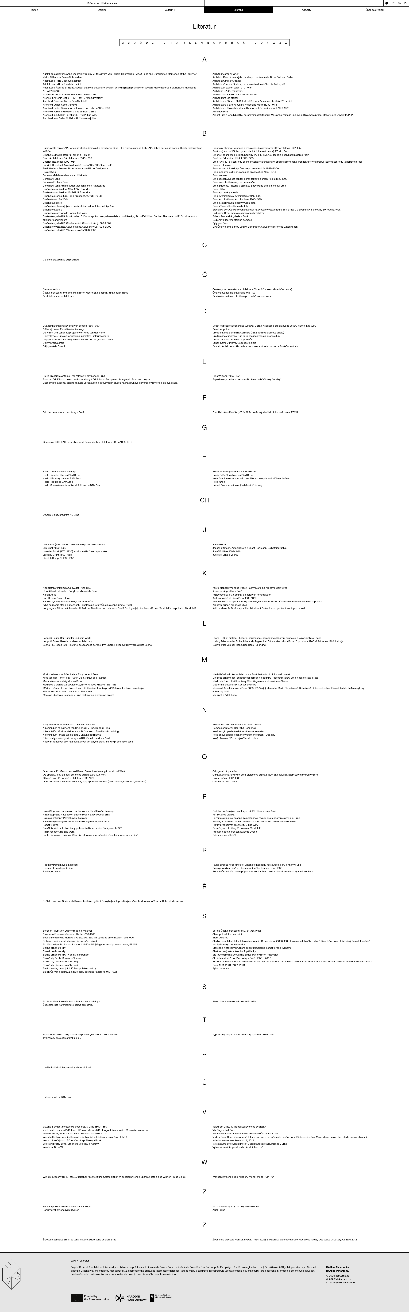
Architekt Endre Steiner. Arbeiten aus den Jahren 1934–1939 (76, 108)
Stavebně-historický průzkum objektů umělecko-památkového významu (251, 947)
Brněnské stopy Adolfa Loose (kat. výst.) (65, 212)
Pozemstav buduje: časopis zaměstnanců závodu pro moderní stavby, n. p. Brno (256, 817)
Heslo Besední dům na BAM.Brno (61, 475)
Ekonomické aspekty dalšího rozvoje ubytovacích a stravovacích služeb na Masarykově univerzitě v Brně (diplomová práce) (110, 382)
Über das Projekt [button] (375, 9)
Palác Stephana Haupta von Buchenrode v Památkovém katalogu (78, 811)
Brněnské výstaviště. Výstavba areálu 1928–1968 (69, 230)
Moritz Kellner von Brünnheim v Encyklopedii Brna (70, 674)
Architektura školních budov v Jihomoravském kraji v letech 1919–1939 (250, 108)
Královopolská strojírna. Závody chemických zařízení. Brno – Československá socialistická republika (267, 601)
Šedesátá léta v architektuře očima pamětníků (68, 1004)
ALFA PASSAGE (52, 90)
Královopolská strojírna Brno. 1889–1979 (234, 598)
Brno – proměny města (225, 192)
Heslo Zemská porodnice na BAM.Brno (234, 471)
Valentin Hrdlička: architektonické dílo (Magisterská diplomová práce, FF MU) (85, 1137)
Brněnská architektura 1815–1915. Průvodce (66, 188)
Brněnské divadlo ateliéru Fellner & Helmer (66, 154)
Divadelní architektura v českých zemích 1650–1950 (71, 325)
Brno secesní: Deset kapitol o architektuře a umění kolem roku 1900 (249, 178)
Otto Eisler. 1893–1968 (224, 781)
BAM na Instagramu (337, 1270)
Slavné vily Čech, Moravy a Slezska (62, 958)
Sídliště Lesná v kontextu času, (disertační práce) (70, 941)
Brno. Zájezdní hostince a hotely (230, 206)
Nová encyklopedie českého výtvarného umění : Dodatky (243, 734)
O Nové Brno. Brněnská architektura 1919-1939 (68, 777)
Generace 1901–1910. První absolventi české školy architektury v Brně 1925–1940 (87, 441)
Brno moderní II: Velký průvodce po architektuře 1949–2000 (245, 168)
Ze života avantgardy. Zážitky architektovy (235, 1206)
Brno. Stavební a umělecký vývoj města (233, 202)
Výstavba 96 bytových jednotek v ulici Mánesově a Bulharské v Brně (249, 1143)
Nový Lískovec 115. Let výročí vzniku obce (235, 738)
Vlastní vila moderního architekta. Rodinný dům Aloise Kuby (245, 1133)
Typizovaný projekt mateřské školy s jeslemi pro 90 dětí (243, 1034)
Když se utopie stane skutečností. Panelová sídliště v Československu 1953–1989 (87, 604)
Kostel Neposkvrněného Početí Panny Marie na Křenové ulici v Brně (249, 587)
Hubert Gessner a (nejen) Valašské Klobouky (237, 485)
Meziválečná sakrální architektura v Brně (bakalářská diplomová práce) (251, 674)
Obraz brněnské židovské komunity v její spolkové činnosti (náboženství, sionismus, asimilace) (94, 781)
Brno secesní (219, 175)
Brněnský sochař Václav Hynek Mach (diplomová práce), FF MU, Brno (250, 151)
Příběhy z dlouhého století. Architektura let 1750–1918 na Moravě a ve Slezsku (255, 821)
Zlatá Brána (218, 1209)
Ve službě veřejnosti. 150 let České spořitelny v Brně (72, 1140)
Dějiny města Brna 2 (54, 346)
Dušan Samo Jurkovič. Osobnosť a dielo (234, 342)
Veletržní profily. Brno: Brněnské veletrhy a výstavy (71, 1143)
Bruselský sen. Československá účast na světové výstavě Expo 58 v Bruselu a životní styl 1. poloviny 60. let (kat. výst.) (276, 209)
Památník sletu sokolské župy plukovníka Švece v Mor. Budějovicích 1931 (82, 828)
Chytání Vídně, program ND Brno (61, 514)
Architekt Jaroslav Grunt (225, 73)
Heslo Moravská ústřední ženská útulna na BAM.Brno (72, 485)
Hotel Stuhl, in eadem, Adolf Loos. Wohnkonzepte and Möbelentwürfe (250, 478)
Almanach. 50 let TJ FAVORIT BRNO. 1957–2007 (69, 94)
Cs (399, 3)
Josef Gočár (219, 544)
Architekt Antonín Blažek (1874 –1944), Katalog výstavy (73, 97)
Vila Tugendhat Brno (223, 1130)
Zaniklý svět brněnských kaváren (61, 1209)
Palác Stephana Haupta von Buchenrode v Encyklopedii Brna (76, 814)
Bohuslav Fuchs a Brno (55, 182)
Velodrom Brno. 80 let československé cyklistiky (239, 1126)
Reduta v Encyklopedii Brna (58, 868)
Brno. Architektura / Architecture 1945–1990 (236, 195)
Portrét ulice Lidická (223, 814)
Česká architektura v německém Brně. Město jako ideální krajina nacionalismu (85, 292)
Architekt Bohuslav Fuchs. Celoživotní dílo (65, 101)
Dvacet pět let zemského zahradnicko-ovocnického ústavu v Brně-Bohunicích (255, 346)
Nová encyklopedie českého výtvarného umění (238, 731)
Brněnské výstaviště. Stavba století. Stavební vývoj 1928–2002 (77, 223)
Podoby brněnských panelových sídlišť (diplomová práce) (244, 811)
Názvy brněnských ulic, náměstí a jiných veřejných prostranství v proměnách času (88, 741)
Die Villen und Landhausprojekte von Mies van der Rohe (74, 332)
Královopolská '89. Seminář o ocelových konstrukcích (241, 594)
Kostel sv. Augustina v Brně (227, 591)
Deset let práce (221, 329)
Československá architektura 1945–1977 (234, 292)
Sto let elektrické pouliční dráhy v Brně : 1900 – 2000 (241, 958)
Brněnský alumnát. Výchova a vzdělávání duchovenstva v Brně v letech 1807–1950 (257, 147)
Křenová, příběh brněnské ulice (229, 604)
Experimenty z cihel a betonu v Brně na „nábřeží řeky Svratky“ (246, 379)
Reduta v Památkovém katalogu (60, 864)
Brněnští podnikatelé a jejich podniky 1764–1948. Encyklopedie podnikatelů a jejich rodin (260, 154)
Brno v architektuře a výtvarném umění (233, 182)
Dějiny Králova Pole (53, 342)
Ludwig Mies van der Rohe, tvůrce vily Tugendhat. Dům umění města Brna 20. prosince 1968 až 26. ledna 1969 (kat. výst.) (279, 641)
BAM (73, 1260)
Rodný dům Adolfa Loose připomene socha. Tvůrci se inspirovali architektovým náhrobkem (262, 871)
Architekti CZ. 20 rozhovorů (227, 90)
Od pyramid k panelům (224, 771)
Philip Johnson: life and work (58, 831)
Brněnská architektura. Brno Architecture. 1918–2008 (72, 195)
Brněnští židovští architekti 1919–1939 (233, 158)
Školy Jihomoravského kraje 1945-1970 (234, 1001)
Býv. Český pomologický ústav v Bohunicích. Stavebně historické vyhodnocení (255, 226)
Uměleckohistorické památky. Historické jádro (68, 1067)
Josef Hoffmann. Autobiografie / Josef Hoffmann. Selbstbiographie (249, 547)
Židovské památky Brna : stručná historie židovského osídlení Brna (79, 1239)
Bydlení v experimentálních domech (232, 219)
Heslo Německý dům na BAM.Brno (62, 478)
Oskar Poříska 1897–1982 (226, 777)
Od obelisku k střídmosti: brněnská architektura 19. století (74, 774)
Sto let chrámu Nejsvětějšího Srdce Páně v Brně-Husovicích (245, 954)
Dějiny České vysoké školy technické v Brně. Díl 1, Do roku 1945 (78, 339)
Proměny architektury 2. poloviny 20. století (236, 828)
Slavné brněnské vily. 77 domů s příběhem (66, 954)
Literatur (238, 9)
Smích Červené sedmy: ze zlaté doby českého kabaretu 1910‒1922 (80, 971)
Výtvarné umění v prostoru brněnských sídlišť (237, 1147)
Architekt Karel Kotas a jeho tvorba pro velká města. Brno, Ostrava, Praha (252, 77)
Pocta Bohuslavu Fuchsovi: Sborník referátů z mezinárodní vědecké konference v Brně (90, 835)
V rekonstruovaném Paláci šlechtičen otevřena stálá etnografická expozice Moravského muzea (95, 1130)
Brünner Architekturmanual (102, 3)
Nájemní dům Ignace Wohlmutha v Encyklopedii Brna (72, 734)
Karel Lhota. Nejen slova (56, 598)
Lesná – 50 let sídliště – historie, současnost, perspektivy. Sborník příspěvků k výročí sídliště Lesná (97, 644)
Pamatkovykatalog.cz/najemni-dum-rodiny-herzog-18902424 (76, 821)
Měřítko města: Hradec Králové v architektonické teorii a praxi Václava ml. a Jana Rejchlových (94, 688)
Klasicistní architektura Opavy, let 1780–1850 (67, 587)
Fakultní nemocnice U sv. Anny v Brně (63, 412)
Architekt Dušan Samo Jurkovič (60, 104)
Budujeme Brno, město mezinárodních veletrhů (238, 212)
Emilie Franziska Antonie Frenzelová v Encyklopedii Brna (74, 375)
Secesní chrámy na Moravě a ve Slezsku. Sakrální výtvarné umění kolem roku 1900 (88, 937)
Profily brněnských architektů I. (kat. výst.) (235, 824)
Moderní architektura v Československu (234, 684)
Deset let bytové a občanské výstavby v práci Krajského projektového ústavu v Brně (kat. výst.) (264, 325)
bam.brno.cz (342, 1275)
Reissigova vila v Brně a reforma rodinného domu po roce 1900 (247, 868)
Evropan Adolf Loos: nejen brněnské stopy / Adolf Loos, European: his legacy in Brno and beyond (97, 379)
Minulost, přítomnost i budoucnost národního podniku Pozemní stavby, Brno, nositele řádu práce (265, 677)
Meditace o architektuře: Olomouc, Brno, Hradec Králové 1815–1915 (79, 684)
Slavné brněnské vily (54, 947)
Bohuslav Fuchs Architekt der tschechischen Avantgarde (74, 185)
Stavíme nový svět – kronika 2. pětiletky (234, 951)
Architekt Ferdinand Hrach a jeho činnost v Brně (69, 111)
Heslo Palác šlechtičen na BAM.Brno (232, 475)
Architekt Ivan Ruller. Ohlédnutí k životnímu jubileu (70, 118)
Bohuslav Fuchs (51, 178)
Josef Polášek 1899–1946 (226, 551)
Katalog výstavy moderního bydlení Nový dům (68, 601)
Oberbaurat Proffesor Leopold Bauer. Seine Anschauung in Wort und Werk (84, 771)
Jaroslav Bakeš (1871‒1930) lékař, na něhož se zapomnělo (75, 551)
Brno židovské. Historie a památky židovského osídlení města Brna (249, 185)
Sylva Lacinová (220, 968)
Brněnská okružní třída (55, 199)
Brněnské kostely (52, 209)
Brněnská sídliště (52, 202)
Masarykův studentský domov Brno (62, 681)
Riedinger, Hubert (52, 871)
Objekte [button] (102, 9)
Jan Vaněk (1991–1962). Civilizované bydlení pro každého (74, 544)
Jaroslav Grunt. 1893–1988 (57, 554)
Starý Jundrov (220, 937)
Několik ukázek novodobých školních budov (236, 724)
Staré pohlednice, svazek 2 (227, 934)
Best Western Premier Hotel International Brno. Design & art (76, 168)
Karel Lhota (49, 594)
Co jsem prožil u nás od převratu (61, 259)
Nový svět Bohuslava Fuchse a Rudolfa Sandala (69, 724)
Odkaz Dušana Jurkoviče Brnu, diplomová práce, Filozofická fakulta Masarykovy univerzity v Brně (265, 774)
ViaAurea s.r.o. (343, 1279)
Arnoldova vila (220, 111)
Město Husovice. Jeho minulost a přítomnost (67, 691)
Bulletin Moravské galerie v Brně (230, 216)
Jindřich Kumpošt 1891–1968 (58, 558)
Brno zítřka (218, 188)
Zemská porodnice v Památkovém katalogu (66, 1206)
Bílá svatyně (49, 171)
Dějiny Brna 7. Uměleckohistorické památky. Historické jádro (76, 335)
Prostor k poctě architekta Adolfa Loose (234, 831)
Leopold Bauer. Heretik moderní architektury (67, 641)
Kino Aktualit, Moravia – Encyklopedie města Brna (70, 591)
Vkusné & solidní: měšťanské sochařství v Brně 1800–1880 (75, 1126)
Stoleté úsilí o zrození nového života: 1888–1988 (69, 934)
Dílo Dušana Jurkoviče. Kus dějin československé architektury (246, 335)
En (405, 3)
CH (177, 42)
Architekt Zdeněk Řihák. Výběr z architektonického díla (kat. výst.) (248, 84)
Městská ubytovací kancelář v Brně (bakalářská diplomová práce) (78, 694)
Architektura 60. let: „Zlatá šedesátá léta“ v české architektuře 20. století (252, 101)
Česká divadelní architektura (58, 296)
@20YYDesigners (345, 1282)
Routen (34, 9)
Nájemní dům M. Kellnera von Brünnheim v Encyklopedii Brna (76, 727)
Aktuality (306, 9)
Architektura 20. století (225, 97)
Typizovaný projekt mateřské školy (62, 1037)
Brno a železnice (221, 165)
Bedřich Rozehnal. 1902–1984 (59, 161)
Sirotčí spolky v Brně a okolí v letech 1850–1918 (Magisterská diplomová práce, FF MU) (90, 944)
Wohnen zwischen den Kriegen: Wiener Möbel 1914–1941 (243, 1176)
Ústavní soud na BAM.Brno (57, 1097)
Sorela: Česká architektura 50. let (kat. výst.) (236, 930)
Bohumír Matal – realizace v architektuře (65, 175)
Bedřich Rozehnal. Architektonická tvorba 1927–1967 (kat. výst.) (77, 165)
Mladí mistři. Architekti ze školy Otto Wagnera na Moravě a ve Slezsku (250, 681)
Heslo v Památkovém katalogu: (59, 471)
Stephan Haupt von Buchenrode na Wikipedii (67, 930)
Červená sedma (51, 289)
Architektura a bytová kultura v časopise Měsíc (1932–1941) (244, 104)
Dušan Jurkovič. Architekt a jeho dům (232, 339)
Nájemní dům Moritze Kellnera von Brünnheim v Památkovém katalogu (81, 731)
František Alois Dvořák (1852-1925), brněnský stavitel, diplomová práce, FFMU (255, 412)
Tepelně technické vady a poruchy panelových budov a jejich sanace (80, 1034)
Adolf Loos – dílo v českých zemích (62, 80)
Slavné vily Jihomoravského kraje (61, 961)
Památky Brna (50, 824)
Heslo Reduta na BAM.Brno (58, 481)
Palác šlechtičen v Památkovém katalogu (65, 817)
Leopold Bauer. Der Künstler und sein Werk (67, 637)
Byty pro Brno (220, 223)
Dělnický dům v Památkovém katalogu (63, 329)
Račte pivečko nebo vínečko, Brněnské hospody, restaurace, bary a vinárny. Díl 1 (256, 864)
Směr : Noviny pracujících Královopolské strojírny (69, 968)
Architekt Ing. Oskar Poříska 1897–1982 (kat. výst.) (70, 114)
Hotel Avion (218, 481)
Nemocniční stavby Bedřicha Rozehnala (234, 727)
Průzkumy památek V (224, 835)
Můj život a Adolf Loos (224, 694)
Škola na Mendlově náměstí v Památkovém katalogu (71, 1001)
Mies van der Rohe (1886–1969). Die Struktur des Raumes (75, 677)
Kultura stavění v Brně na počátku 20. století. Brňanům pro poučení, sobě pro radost (258, 608)
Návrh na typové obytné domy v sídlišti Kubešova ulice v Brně (76, 738)
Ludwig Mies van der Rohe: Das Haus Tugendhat (239, 644)
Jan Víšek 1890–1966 (54, 547)
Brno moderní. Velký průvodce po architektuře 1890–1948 (244, 171)
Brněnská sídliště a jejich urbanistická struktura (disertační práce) (79, 206)
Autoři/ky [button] (170, 9)
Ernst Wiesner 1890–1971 (226, 375)
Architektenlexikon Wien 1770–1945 (232, 87)
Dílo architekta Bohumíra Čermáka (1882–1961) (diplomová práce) (248, 332)
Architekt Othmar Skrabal (226, 80)
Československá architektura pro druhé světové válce (242, 296)
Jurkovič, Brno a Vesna (225, 554)
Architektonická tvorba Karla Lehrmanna (234, 94)
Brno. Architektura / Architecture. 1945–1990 (67, 158)
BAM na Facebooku (337, 1267)
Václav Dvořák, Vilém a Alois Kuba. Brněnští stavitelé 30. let (75, 1133)
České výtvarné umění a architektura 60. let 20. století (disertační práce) (252, 289)
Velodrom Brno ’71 (53, 1147)
